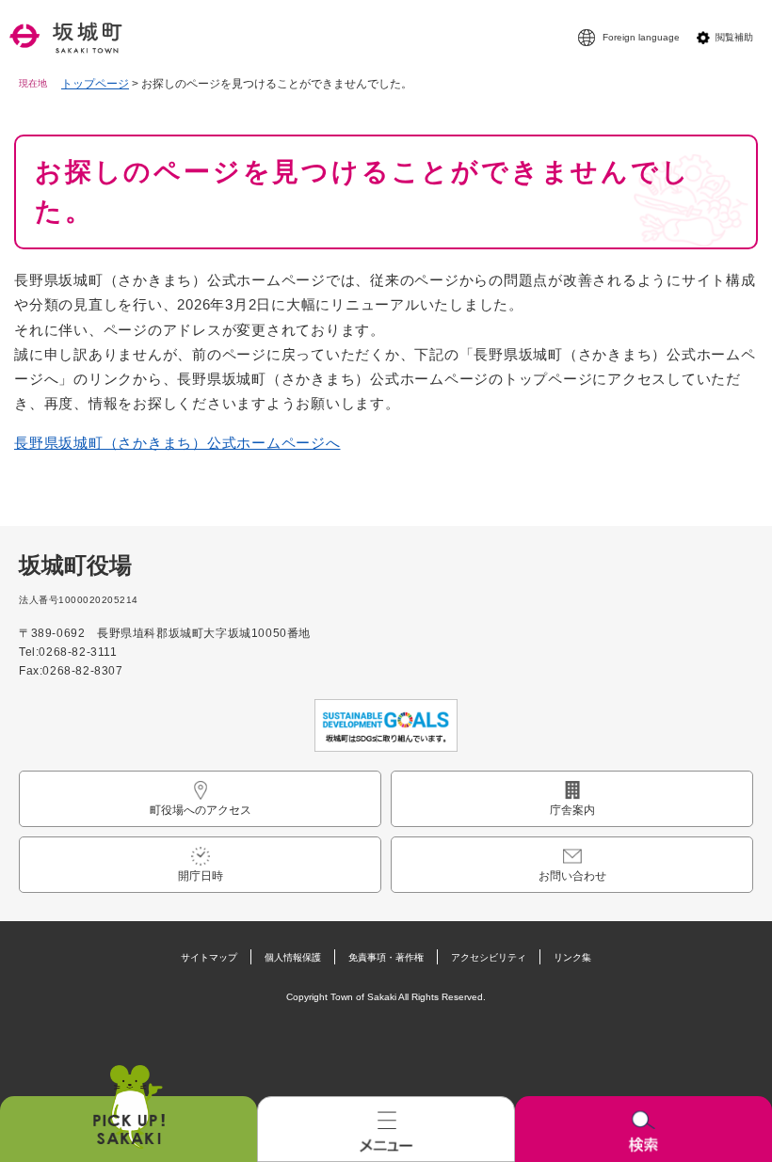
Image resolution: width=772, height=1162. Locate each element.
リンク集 (572, 957)
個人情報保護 (293, 957)
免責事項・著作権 (386, 957)
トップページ (95, 83)
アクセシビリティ (488, 957)
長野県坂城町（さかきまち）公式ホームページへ (177, 443)
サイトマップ (209, 957)
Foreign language (641, 37)
